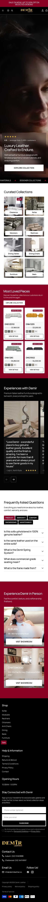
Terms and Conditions (21, 831)
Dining (4, 730)
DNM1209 (30, 324)
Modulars (6, 714)
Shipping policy (33, 886)
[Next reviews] (13, 479)
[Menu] (3, 10)
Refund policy (20, 886)
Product (9, 517)
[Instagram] (32, 872)
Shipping (5, 756)
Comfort (33, 517)
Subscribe (24, 823)
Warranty (21, 517)
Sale (4, 742)
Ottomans (6, 722)
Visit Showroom (24, 641)
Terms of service (8, 892)
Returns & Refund (9, 760)
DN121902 (30, 357)
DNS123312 (9, 324)
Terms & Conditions (10, 763)
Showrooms (10, 522)
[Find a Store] (8, 10)
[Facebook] (28, 872)
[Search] (12, 10)
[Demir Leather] (12, 843)
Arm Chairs (6, 726)
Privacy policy (7, 886)
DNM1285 (9, 357)
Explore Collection (24, 168)
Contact (5, 771)
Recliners (6, 718)
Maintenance (26, 522)
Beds (4, 734)
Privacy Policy (7, 767)
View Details (13, 336)
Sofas (4, 711)
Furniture (6, 738)
